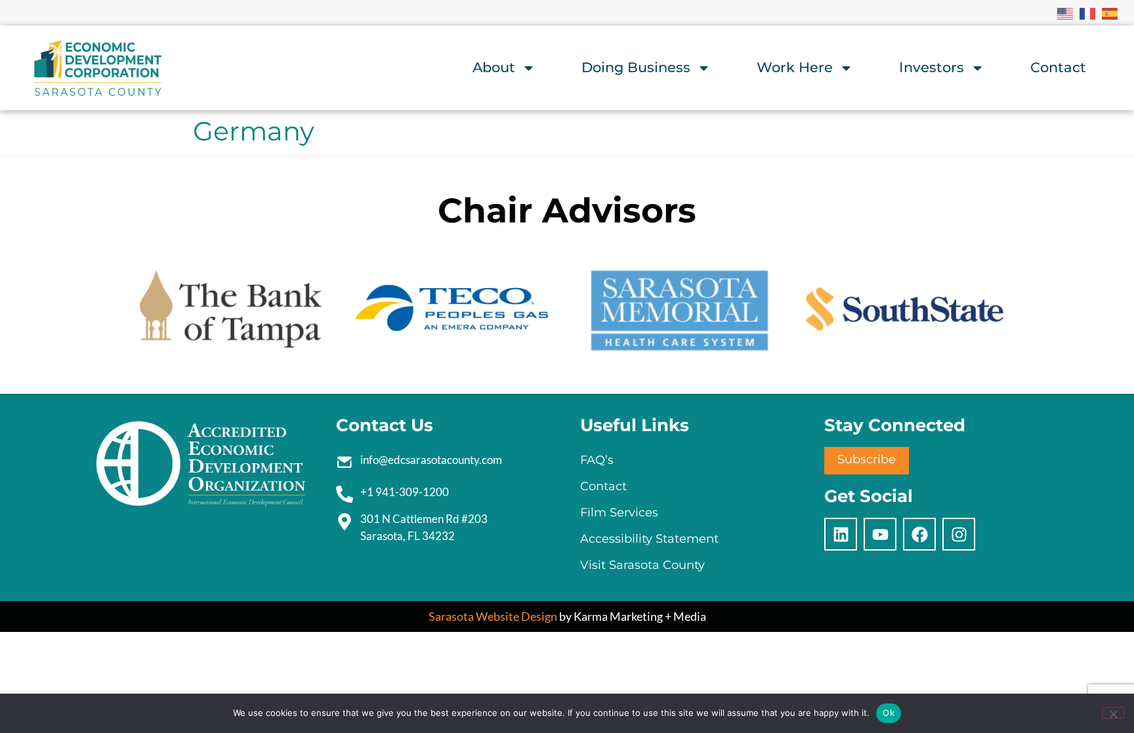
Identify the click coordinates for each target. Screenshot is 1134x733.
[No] (1113, 713)
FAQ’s (597, 460)
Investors (931, 67)
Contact (1058, 67)
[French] (1088, 12)
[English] (1065, 12)
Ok (888, 712)
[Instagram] (958, 534)
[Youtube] (880, 534)
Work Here (795, 67)
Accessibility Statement (649, 539)
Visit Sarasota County (642, 565)
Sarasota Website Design (493, 616)
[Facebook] (919, 534)
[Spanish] (1110, 12)
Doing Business (635, 67)
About (493, 67)
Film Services (619, 512)
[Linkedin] (840, 534)
